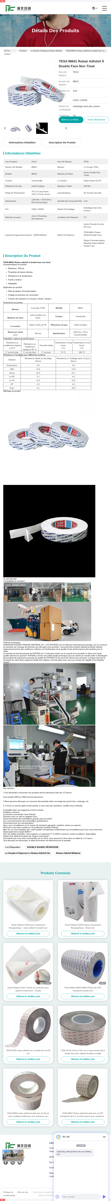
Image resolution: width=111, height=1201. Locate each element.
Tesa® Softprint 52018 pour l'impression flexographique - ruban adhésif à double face (28, 926)
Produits (23, 51)
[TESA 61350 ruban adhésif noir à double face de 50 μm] (28, 1027)
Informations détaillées (22, 142)
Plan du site (23, 1192)
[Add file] (57, 1197)
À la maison (7, 51)
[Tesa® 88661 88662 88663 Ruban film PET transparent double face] (83, 964)
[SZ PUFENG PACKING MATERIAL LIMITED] (18, 8)
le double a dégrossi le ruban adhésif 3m (27, 853)
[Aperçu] (18, 1149)
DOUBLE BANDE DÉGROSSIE (42, 847)
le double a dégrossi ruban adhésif (46, 51)
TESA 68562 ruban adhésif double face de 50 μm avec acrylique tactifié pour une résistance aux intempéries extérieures (28, 1115)
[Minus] (104, 1136)
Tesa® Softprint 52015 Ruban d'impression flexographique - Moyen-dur (83, 926)
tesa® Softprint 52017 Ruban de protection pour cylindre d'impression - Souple (28, 989)
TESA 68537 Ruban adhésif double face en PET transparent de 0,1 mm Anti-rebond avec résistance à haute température (83, 1115)
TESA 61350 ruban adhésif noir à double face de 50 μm (28, 1051)
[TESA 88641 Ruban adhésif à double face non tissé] (35, 88)
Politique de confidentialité (9, 1194)
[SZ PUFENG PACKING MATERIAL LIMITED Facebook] (5, 1162)
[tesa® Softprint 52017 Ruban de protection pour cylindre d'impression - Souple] (28, 964)
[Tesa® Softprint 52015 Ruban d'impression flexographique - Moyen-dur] (83, 901)
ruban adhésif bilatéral (68, 853)
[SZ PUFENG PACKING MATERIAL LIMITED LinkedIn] (12, 1162)
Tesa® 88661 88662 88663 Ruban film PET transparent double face (83, 989)
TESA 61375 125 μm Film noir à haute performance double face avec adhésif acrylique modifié (83, 1051)
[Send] (104, 1197)
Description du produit (62, 142)
